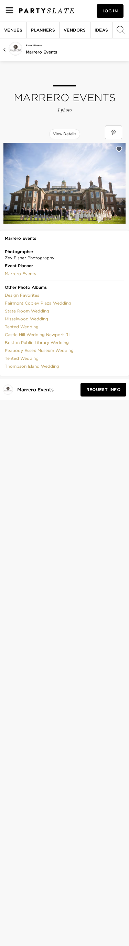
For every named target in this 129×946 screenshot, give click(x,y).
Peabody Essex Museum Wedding (39, 350)
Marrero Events (41, 52)
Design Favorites (22, 295)
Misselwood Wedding (26, 318)
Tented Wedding (22, 326)
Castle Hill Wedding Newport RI (37, 334)
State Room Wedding (27, 311)
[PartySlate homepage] (46, 10)
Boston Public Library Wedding (37, 342)
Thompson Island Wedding (32, 366)
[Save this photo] (119, 149)
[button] (20, 273)
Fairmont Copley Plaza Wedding (38, 303)
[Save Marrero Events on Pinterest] (113, 132)
